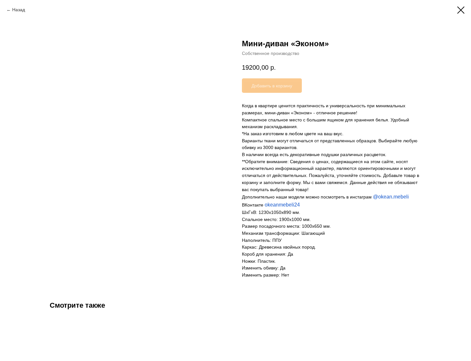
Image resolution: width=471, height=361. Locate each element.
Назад (18, 9)
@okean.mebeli (391, 196)
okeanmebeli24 (282, 204)
